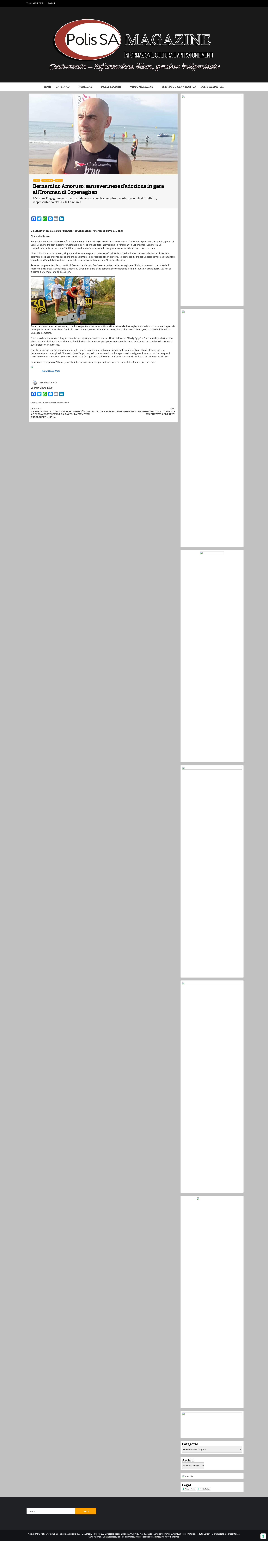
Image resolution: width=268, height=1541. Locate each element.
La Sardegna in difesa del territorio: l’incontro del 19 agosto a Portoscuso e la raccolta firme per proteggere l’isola (67, 413)
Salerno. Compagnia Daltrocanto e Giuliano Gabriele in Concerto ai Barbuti (139, 411)
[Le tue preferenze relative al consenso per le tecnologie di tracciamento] (263, 1536)
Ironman (40, 402)
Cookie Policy (204, 1489)
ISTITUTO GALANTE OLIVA (179, 86)
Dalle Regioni (111, 86)
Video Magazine (141, 86)
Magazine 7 (160, 1536)
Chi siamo (63, 86)
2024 (37, 180)
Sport (58, 180)
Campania (47, 180)
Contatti (51, 3)
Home (48, 86)
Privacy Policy (190, 1489)
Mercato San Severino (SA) (57, 402)
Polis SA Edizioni (212, 86)
